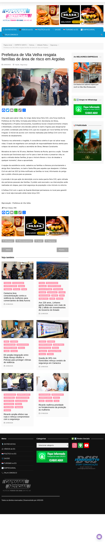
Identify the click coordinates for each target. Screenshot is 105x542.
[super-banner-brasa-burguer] (70, 15)
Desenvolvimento (52, 283)
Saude (40, 241)
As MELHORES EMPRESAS (86, 57)
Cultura (42, 283)
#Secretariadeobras (25, 241)
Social (24, 289)
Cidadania (14, 341)
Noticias (21, 286)
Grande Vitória (9, 401)
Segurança (23, 64)
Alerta (6, 341)
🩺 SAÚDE (56, 30)
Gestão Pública (58, 344)
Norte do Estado (44, 295)
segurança (51, 241)
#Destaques (9, 241)
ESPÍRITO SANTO (10, 286)
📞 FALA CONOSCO (10, 35)
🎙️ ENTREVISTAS (10, 30)
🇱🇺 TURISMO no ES (70, 30)
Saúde (17, 64)
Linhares (61, 292)
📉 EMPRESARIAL (88, 30)
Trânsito (50, 354)
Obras (62, 295)
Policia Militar (9, 407)
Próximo (61, 250)
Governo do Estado (45, 289)
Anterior (8, 250)
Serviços (16, 289)
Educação (43, 286)
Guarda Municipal (45, 348)
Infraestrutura (58, 289)
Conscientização (18, 283)
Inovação (42, 292)
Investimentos (52, 292)
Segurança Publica (54, 351)
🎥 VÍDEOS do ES (26, 30)
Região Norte (43, 298)
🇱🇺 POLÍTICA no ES (42, 30)
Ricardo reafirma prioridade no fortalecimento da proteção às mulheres (52, 407)
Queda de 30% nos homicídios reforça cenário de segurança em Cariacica (52, 360)
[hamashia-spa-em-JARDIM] (87, 145)
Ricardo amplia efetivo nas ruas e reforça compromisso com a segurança (16, 416)
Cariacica (7, 283)
